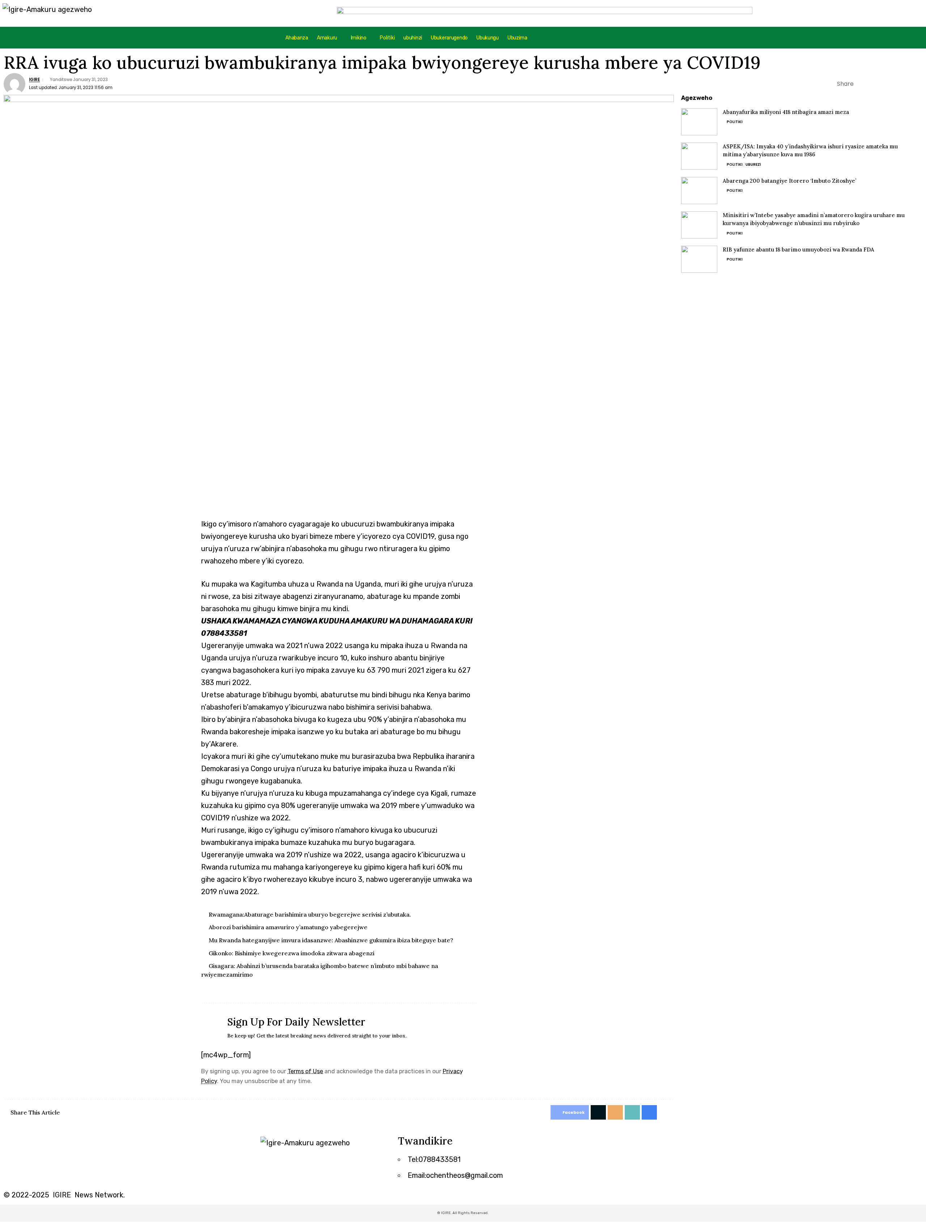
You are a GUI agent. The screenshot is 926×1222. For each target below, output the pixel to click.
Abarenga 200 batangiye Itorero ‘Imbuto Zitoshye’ (789, 180)
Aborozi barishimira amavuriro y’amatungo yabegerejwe (288, 927)
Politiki (735, 121)
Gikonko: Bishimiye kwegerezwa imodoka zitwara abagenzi (291, 953)
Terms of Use (305, 1071)
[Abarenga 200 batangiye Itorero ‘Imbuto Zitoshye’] (699, 190)
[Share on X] (872, 84)
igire (34, 80)
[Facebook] (544, 1145)
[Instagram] (584, 1145)
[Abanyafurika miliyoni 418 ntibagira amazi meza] (699, 121)
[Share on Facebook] (861, 84)
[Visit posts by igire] (14, 84)
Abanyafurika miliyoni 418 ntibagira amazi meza (786, 112)
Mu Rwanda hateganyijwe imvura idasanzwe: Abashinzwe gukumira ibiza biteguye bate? (331, 940)
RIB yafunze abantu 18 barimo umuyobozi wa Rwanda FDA (798, 249)
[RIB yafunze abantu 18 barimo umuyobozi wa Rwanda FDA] (699, 259)
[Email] (884, 84)
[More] (917, 84)
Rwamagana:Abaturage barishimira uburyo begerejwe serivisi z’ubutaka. (310, 914)
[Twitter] (564, 1145)
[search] (866, 37)
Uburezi (753, 164)
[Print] (906, 84)
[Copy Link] (895, 84)
